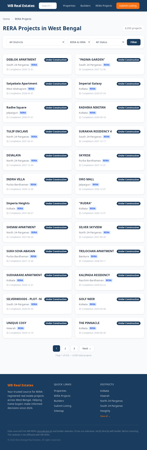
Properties (69, 5)
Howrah (105, 395)
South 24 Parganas (111, 405)
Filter (134, 42)
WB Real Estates (21, 5)
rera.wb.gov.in (44, 431)
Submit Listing (128, 5)
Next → (86, 348)
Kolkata (104, 390)
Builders (85, 5)
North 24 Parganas (111, 400)
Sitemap (59, 410)
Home (6, 19)
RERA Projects (104, 5)
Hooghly (105, 410)
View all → (105, 416)
